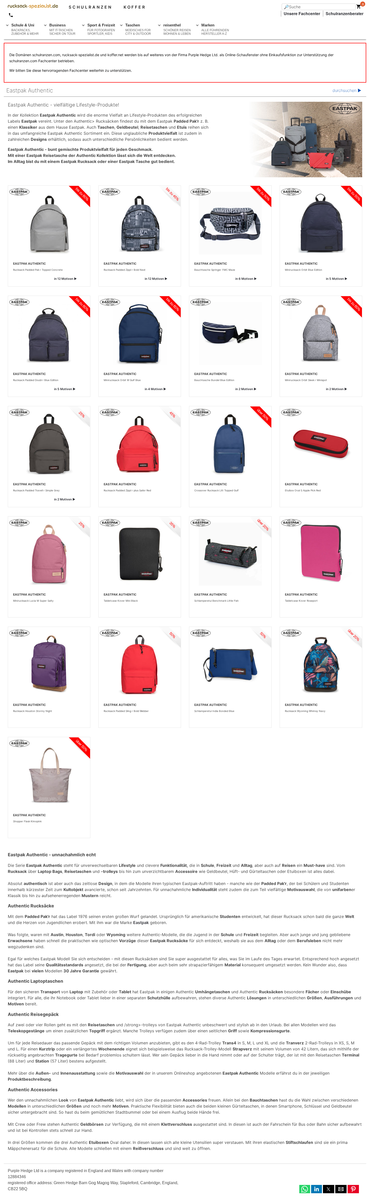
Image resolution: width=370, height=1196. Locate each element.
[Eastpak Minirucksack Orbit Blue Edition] (321, 223)
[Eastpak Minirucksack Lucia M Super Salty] (49, 554)
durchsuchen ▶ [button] (346, 90)
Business (62, 29)
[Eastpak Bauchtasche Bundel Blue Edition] (230, 333)
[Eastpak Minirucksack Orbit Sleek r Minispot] (321, 333)
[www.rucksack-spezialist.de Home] (31, 7)
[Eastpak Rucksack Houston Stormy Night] (49, 664)
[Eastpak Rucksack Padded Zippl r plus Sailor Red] (140, 443)
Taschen (138, 29)
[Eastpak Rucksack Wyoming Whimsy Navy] (321, 664)
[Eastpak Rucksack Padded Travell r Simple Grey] (49, 443)
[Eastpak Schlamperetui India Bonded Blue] (230, 664)
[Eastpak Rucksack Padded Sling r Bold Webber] (140, 664)
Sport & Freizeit (101, 29)
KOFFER (135, 7)
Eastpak (141, 922)
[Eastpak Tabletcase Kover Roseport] (321, 554)
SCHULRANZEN (91, 7)
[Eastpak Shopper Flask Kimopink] (49, 774)
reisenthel (177, 29)
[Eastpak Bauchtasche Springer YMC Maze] (230, 223)
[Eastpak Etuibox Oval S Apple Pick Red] (321, 443)
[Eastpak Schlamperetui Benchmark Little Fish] (230, 554)
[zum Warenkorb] (358, 7)
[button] (304, 1189)
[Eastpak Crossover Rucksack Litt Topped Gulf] (230, 443)
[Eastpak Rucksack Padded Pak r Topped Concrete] (49, 223)
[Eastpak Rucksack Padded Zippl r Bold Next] (140, 223)
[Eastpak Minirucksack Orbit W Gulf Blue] (140, 333)
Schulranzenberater (344, 13)
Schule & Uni (25, 29)
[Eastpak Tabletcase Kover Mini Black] (140, 554)
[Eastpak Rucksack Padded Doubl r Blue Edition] (49, 333)
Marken (215, 29)
